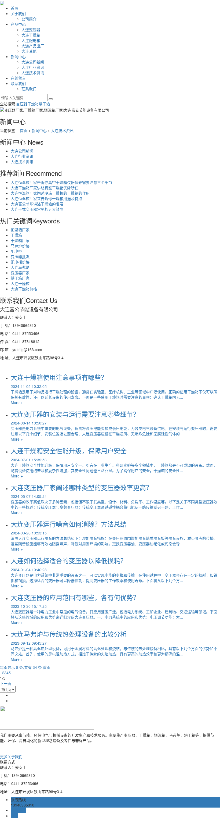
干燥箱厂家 (20, 240)
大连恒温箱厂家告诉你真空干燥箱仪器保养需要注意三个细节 (61, 182)
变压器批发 (20, 256)
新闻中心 (18, 56)
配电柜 (16, 251)
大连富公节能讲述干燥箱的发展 (37, 203)
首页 (14, 8)
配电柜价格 (20, 262)
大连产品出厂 (32, 45)
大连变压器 (30, 29)
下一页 (5, 683)
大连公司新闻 (32, 62)
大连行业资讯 (32, 67)
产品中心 (18, 24)
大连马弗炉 (20, 267)
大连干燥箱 (30, 35)
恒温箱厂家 (20, 229)
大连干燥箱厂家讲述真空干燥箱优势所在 (44, 187)
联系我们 (18, 83)
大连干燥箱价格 (24, 288)
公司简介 (28, 19)
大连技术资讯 (32, 72)
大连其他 (28, 51)
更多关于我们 (11, 756)
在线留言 (18, 78)
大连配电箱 (30, 40)
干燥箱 (33, 103)
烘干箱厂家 (20, 278)
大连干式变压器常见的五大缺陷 (37, 209)
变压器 (21, 103)
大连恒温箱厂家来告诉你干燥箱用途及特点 (46, 198)
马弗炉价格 (20, 245)
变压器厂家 (20, 272)
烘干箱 (44, 103)
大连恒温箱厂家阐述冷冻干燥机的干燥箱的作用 (50, 193)
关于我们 (18, 13)
